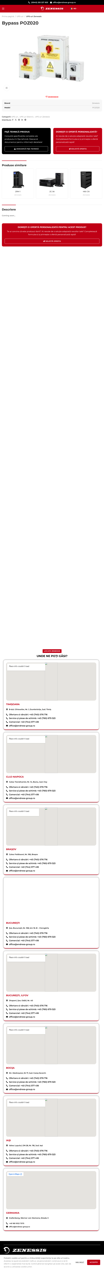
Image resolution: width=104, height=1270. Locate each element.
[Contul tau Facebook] (12, 120)
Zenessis (17, 195)
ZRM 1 (17, 191)
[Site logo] (52, 8)
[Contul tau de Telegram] (25, 120)
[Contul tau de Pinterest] (19, 120)
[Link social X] (15, 120)
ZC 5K (52, 191)
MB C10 (86, 191)
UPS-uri (20, 16)
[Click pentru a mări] (7, 88)
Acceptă (94, 1262)
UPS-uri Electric (27, 117)
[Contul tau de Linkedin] (22, 120)
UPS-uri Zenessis (33, 16)
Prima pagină (8, 16)
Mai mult (80, 1262)
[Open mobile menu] (3, 8)
